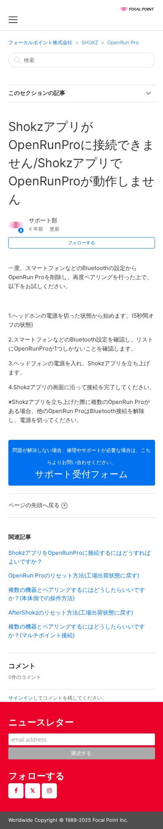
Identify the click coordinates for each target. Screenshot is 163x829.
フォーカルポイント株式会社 (40, 42)
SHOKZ (90, 42)
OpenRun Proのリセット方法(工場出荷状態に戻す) (73, 575)
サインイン (20, 698)
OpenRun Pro (123, 42)
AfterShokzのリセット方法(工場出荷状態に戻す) (70, 612)
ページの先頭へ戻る (34, 505)
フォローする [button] (81, 242)
